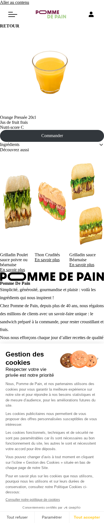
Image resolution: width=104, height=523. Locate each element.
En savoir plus (12, 269)
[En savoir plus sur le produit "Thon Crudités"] (52, 202)
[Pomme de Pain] (52, 14)
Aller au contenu (14, 2)
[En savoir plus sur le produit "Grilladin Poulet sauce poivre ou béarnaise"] (17, 202)
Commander (52, 135)
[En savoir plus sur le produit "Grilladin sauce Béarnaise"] (86, 202)
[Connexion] (91, 14)
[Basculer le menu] (13, 14)
